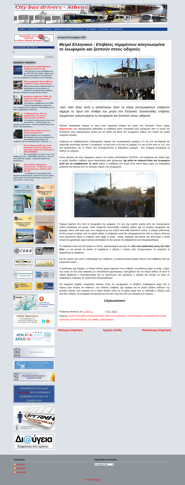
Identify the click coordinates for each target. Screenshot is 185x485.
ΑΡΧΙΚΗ (22, 29)
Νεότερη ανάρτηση (70, 330)
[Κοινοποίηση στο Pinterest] (116, 312)
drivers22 (21, 468)
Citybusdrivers (106, 319)
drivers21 (21, 464)
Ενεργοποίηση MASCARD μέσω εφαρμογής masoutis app (37, 68)
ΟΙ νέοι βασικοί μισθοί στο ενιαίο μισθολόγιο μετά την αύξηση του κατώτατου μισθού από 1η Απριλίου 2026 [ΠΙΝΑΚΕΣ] (39, 148)
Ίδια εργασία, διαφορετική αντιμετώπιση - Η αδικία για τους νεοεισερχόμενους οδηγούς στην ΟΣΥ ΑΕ (38, 168)
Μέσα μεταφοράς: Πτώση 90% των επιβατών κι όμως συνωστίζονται (38, 82)
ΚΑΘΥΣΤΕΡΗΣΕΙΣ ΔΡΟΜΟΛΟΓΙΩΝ (86, 316)
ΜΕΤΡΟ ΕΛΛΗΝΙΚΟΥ (115, 316)
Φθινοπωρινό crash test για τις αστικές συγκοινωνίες (37, 132)
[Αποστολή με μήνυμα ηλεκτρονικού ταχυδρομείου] (106, 312)
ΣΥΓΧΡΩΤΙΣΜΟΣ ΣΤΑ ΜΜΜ (84, 319)
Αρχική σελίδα (112, 330)
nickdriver (21, 472)
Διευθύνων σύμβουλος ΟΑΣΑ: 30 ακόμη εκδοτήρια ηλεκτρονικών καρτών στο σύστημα (37, 98)
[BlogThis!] (108, 312)
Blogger (96, 479)
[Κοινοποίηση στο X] (111, 312)
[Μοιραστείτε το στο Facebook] (113, 312)
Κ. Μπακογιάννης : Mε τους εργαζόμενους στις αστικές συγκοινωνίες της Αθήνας (35, 115)
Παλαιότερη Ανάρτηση (156, 330)
